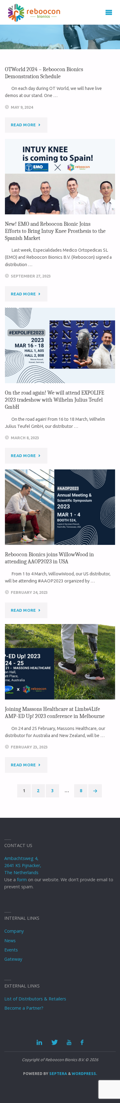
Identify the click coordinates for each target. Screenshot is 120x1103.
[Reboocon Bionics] (34, 12)
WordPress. (84, 1074)
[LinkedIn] (39, 1042)
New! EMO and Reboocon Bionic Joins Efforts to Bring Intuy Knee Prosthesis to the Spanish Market (55, 231)
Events (11, 950)
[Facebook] (82, 1042)
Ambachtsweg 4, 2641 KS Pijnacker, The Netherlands (22, 865)
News (10, 940)
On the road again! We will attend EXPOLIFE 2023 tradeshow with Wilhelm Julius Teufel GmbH (54, 400)
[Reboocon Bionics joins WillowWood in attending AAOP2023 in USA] (60, 507)
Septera (57, 1074)
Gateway (13, 959)
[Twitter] (55, 1042)
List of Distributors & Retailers (35, 999)
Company (14, 931)
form (22, 879)
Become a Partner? (23, 1008)
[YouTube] (69, 1042)
